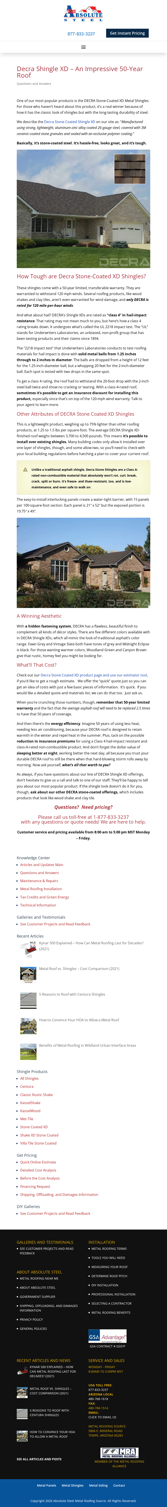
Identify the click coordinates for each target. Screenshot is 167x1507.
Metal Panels (46, 1485)
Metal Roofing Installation (41, 888)
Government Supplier (37, 1297)
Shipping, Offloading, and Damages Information (59, 1194)
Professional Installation (113, 1294)
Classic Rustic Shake (36, 1094)
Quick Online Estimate (38, 1162)
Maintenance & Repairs (39, 880)
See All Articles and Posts (39, 1459)
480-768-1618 (98, 1399)
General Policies (33, 1329)
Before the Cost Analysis (40, 1178)
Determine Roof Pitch (109, 1276)
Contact (119, 1485)
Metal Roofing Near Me (39, 1278)
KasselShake (30, 1102)
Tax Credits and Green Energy (44, 897)
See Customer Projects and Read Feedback (55, 924)
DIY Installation (105, 1285)
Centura (26, 1086)
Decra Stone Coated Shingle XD (69, 121)
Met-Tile (26, 1118)
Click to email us (102, 1417)
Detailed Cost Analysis (38, 1170)
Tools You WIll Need (108, 1258)
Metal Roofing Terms (109, 1249)
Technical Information (38, 905)
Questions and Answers (34, 84)
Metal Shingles (73, 1485)
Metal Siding (98, 1485)
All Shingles (29, 1078)
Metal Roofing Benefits (111, 1312)
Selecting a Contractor (112, 1303)
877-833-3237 (98, 1390)
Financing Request (35, 1186)
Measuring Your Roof (110, 1267)
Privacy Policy (31, 1319)
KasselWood (30, 1110)
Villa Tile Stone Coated (38, 1143)
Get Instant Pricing (127, 33)
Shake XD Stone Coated (39, 1135)
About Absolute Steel (37, 1287)
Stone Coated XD (34, 1127)
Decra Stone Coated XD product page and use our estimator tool (94, 675)
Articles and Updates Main (41, 864)
